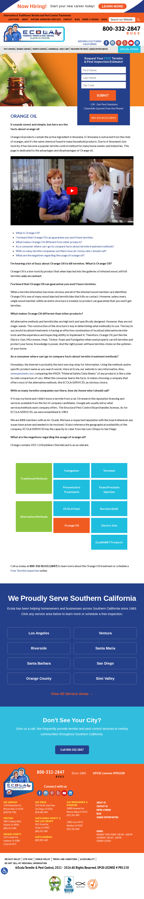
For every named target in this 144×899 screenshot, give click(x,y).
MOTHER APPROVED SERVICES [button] (46, 19)
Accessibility (87, 859)
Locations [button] (13, 19)
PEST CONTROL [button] (9, 49)
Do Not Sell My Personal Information (26, 863)
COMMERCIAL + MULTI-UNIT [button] (58, 49)
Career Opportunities (107, 817)
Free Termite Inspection (25, 570)
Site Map (28, 859)
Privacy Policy (13, 859)
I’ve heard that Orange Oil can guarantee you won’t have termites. (54, 237)
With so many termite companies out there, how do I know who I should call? (61, 251)
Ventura (105, 633)
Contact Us (102, 806)
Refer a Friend (90, 19)
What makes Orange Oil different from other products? (49, 242)
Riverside (39, 648)
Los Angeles (39, 633)
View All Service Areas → (72, 694)
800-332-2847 (121, 30)
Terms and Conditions (65, 859)
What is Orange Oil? (28, 232)
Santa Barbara (39, 663)
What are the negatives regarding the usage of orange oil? (50, 255)
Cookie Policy (42, 859)
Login (104, 19)
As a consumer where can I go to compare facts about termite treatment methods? (65, 246)
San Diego (105, 663)
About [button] (25, 19)
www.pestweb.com (22, 373)
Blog (77, 19)
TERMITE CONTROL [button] (39, 49)
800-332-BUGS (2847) (103, 117)
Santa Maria (105, 648)
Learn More (112, 6)
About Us (101, 802)
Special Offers (129, 49)
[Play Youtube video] (72, 190)
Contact (67, 19)
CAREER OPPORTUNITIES (98, 49)
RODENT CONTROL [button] (24, 49)
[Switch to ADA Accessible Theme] (4, 870)
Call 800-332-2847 (72, 749)
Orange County (38, 678)
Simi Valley (105, 678)
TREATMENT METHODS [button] (79, 49)
